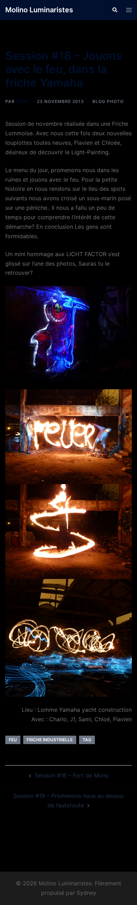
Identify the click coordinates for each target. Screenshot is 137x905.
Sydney (86, 892)
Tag (87, 739)
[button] (114, 10)
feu (13, 739)
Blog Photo (108, 101)
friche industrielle (50, 739)
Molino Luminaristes (39, 10)
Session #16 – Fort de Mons (71, 775)
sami (22, 101)
